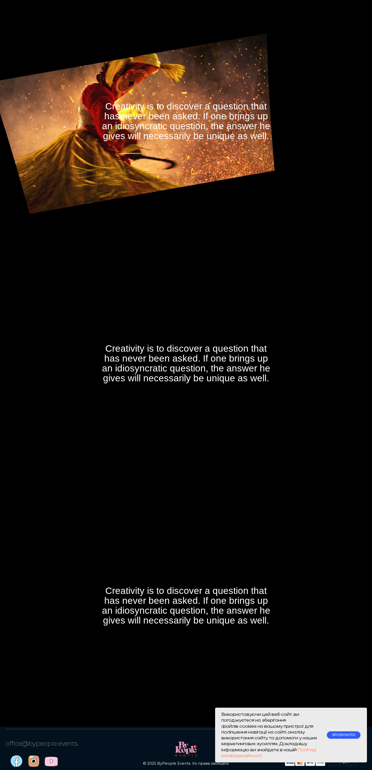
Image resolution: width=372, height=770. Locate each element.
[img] (51, 761)
